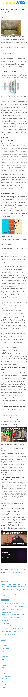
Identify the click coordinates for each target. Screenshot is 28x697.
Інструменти (4, 659)
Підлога (3, 675)
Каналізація (4, 662)
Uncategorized (5, 643)
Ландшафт (4, 668)
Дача (3, 651)
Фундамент (4, 689)
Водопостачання (5, 648)
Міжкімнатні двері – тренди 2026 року (10, 609)
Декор (3, 653)
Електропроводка (6, 656)
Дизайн (3, 654)
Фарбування (4, 687)
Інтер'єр (3, 661)
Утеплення (4, 12)
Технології (4, 684)
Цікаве (3, 690)
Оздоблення (4, 672)
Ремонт (3, 679)
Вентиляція (4, 645)
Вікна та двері (5, 646)
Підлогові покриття (6, 676)
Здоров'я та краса (6, 657)
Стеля (3, 681)
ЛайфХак (3, 667)
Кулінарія (4, 665)
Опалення (4, 673)
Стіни (3, 682)
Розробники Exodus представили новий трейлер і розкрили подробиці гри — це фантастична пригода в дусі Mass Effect (14, 619)
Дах (2, 650)
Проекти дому (5, 678)
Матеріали (4, 670)
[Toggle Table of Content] (6, 18)
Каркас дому (4, 664)
